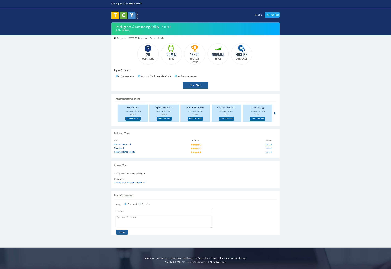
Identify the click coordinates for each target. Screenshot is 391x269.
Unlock (269, 144)
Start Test (195, 85)
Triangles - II (119, 148)
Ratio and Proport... (226, 107)
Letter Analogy (257, 107)
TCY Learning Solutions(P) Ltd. (195, 262)
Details (133, 114)
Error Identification (195, 107)
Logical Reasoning (126, 76)
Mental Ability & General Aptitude (155, 76)
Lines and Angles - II (122, 144)
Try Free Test (272, 14)
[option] (132, 113)
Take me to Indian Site (236, 258)
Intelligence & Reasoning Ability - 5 (129, 182)
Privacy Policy (217, 258)
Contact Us (176, 258)
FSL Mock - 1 (133, 107)
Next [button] (275, 113)
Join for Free (162, 258)
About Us (149, 258)
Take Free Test (133, 118)
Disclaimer (188, 258)
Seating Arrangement (187, 76)
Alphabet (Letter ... (164, 107)
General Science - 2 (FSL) (124, 152)
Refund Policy (202, 258)
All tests (125, 30)
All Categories (120, 38)
